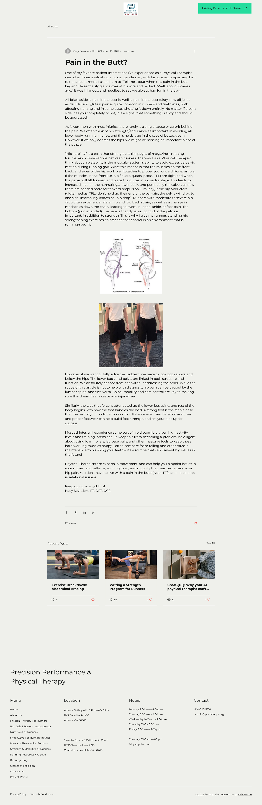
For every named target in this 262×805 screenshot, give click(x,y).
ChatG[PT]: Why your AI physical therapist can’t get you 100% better (187, 587)
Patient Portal (19, 777)
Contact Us (17, 771)
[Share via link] (93, 512)
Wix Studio (245, 794)
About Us (16, 715)
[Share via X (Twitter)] (75, 512)
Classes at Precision (22, 765)
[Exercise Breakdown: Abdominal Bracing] (73, 564)
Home (14, 709)
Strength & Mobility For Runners (30, 748)
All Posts (52, 26)
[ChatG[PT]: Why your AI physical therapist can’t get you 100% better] (189, 564)
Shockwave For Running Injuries (30, 737)
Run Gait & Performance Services (31, 726)
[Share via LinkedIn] (84, 512)
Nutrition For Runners (24, 732)
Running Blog (19, 760)
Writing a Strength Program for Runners (127, 587)
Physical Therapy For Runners (28, 720)
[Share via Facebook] (66, 512)
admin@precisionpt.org (209, 714)
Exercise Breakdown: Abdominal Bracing (69, 587)
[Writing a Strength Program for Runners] (131, 564)
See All (210, 543)
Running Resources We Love (28, 754)
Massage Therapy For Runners (29, 743)
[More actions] (195, 51)
